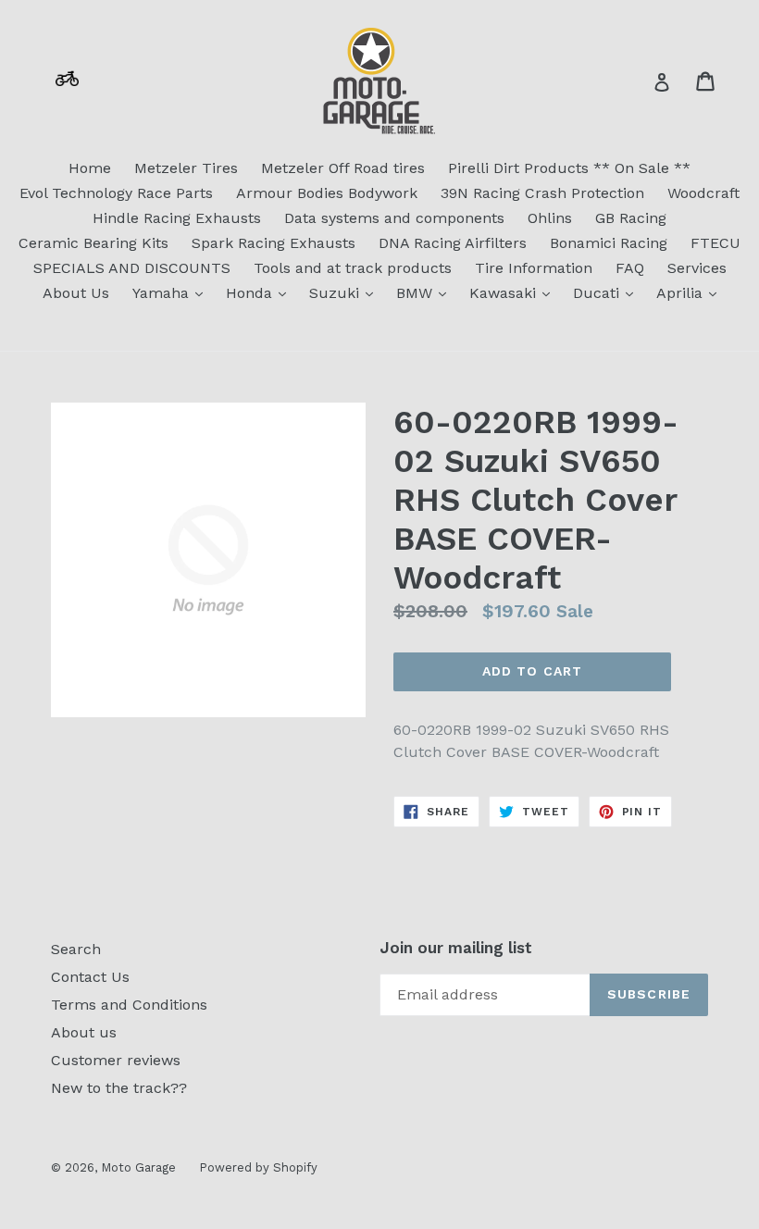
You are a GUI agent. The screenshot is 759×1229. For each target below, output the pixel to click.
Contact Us (90, 977)
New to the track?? (119, 1088)
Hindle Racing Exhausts (177, 218)
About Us (76, 293)
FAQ (630, 268)
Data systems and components (394, 218)
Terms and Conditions (129, 1004)
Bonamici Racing (608, 243)
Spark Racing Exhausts (273, 243)
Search (76, 949)
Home (89, 168)
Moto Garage (138, 1167)
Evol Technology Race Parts (116, 193)
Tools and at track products (353, 268)
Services (697, 268)
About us (84, 1032)
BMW (425, 292)
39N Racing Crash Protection (542, 193)
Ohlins (550, 218)
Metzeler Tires (186, 168)
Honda (260, 292)
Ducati (607, 292)
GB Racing (630, 218)
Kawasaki (514, 292)
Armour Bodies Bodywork (326, 193)
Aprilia (691, 292)
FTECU (715, 243)
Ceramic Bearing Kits (93, 243)
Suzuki (345, 292)
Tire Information (533, 268)
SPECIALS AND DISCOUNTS (131, 268)
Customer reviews (115, 1060)
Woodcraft (703, 193)
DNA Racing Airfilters (453, 243)
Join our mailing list (456, 947)
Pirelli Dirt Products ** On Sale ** (569, 168)
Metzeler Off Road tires (343, 168)
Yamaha (172, 292)
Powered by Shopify (258, 1167)
